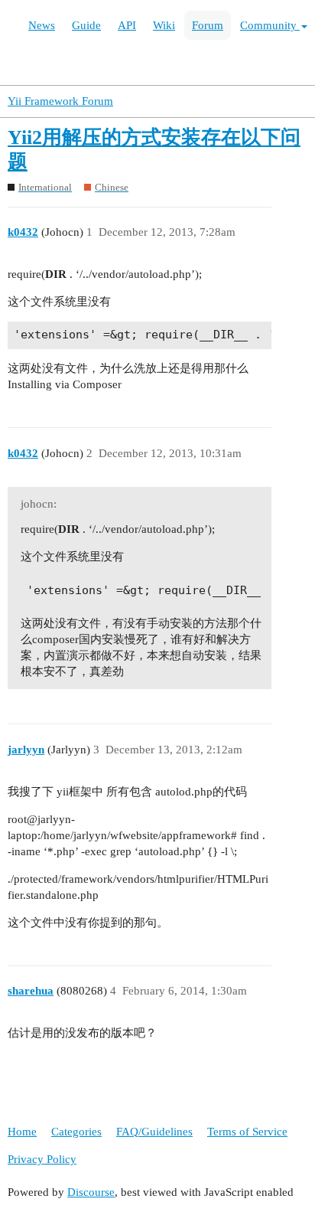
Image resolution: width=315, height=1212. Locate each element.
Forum (207, 25)
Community (270, 25)
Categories (76, 1131)
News (41, 25)
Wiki (164, 25)
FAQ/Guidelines (154, 1131)
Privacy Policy (42, 1159)
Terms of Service (247, 1131)
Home (22, 1131)
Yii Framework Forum (60, 101)
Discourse (91, 1192)
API (127, 25)
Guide (86, 25)
